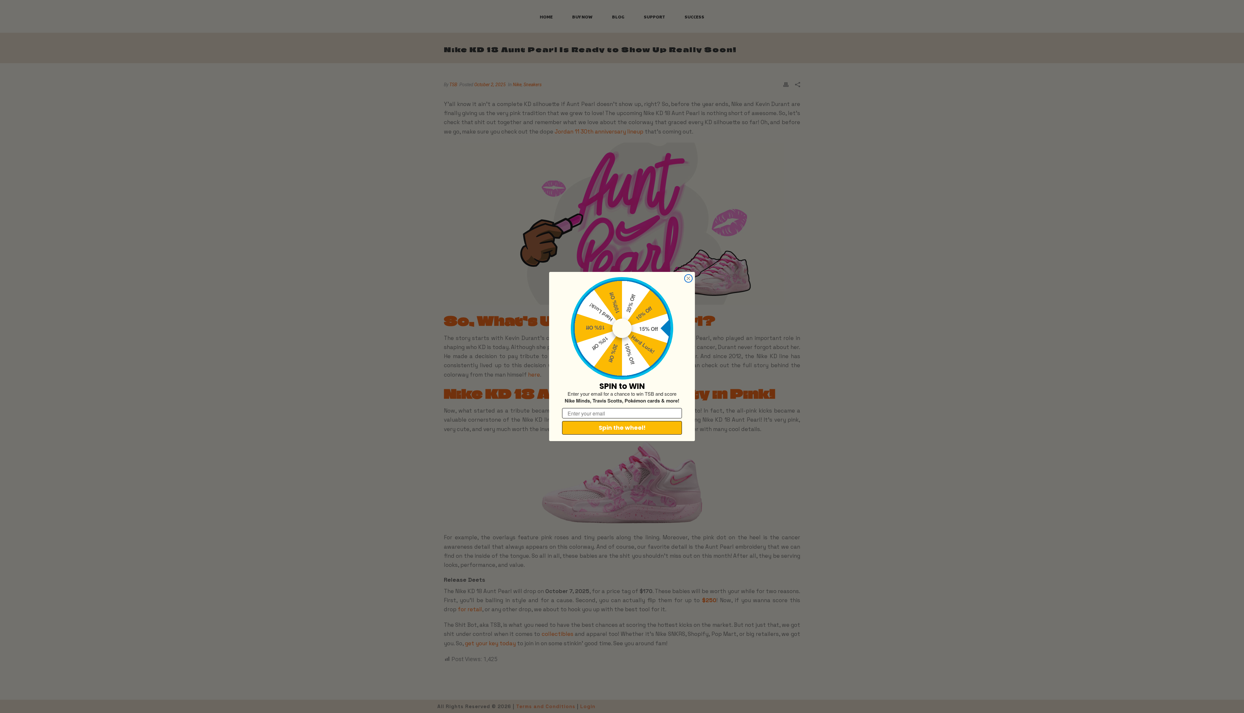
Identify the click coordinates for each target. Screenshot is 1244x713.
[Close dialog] (688, 278)
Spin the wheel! (622, 428)
